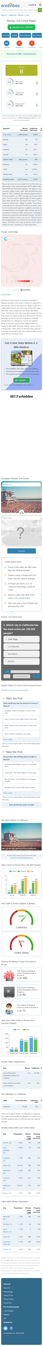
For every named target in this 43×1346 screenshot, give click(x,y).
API (4, 1318)
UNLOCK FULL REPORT (22, 27)
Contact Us (7, 1303)
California (12, 15)
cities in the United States (19, 598)
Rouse (20, 15)
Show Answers (21, 676)
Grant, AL (6, 1237)
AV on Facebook (11, 1328)
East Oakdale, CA (6, 1150)
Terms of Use (8, 1295)
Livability (31, 5)
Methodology (8, 1292)
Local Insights (8, 1311)
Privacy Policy (8, 1299)
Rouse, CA (7, 1193)
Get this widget (6, 294)
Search (4, 15)
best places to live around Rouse (18, 690)
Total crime (7, 135)
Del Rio (11, 661)
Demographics (25, 35)
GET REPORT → (21, 380)
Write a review (7, 743)
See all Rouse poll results (21, 805)
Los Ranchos (13, 647)
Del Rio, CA (7, 1143)
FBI (20, 118)
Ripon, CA (6, 1165)
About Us (6, 1288)
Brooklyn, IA (7, 1224)
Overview (5, 35)
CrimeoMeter (24, 300)
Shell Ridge (13, 639)
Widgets (6, 1315)
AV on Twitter (5, 1328)
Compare (21, 551)
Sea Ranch (12, 654)
